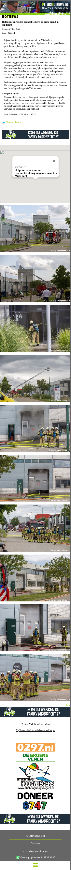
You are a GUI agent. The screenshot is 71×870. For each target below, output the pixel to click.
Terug (68, 705)
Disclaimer (36, 843)
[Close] (54, 161)
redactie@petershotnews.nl (35, 851)
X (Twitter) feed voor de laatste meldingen (35, 730)
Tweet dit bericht (13, 122)
